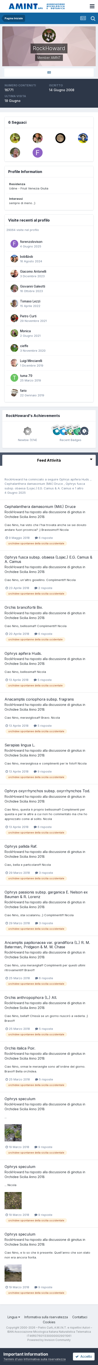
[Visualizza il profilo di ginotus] (15, 138)
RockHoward (14, 479)
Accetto (85, 1356)
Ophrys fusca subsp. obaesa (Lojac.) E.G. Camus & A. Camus (48, 559)
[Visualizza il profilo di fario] (14, 393)
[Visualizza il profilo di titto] (38, 138)
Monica (25, 331)
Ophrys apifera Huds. (74, 479)
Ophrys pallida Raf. (21, 846)
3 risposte (45, 872)
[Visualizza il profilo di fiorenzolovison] (38, 153)
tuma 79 (26, 376)
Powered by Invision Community (49, 1340)
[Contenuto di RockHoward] (49, 72)
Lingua (13, 1317)
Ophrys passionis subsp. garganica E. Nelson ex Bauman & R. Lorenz (46, 894)
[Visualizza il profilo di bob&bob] (14, 259)
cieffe (24, 346)
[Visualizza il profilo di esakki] (83, 138)
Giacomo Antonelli (33, 271)
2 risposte (44, 588)
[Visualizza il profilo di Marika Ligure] (60, 138)
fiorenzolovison (31, 242)
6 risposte (45, 538)
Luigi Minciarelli (31, 361)
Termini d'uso (13, 1359)
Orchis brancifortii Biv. (24, 607)
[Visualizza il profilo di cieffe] (14, 348)
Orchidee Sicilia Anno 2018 (25, 517)
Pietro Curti (28, 316)
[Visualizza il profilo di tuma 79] (14, 378)
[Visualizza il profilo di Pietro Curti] (14, 318)
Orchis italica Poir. (20, 1048)
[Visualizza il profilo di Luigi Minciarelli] (14, 363)
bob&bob (26, 256)
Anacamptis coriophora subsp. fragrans (39, 699)
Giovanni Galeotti (32, 286)
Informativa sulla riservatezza (46, 1317)
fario (23, 390)
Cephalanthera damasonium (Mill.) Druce (34, 483)
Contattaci (79, 1317)
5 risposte (44, 680)
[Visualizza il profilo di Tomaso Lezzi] (14, 303)
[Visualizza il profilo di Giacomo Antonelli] (14, 273)
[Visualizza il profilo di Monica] (14, 333)
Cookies (49, 1322)
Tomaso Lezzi (30, 301)
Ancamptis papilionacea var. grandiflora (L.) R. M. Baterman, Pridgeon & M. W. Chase (47, 944)
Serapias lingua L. (20, 745)
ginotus (76, 512)
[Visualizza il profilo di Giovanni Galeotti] (15, 153)
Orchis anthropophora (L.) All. (31, 997)
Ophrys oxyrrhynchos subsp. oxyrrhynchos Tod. (47, 791)
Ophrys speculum (20, 1098)
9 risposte (44, 771)
